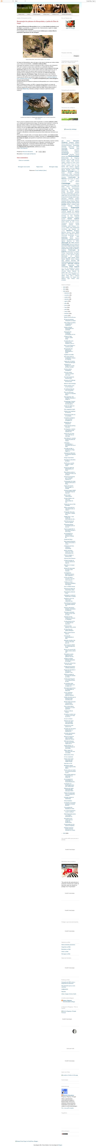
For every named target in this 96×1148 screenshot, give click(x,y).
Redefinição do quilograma (67, 423)
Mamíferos (69, 230)
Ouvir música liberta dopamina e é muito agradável (69, 707)
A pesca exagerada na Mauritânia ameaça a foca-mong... (69, 530)
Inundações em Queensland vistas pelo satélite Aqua (69, 785)
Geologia (73, 220)
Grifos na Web (65, 951)
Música (71, 238)
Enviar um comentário (24, 160)
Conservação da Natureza (29, 153)
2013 (64, 287)
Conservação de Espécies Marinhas (70, 180)
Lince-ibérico (64, 229)
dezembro (67, 293)
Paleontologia (65, 244)
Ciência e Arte (75, 169)
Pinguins (77, 245)
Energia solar (72, 197)
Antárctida (64, 146)
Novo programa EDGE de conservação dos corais (69, 646)
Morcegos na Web (66, 954)
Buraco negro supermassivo (68, 495)
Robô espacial (71, 257)
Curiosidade (64, 185)
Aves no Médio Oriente (69, 586)
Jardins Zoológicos (72, 226)
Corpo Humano (74, 181)
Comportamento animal (67, 174)
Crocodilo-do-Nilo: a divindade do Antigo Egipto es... (69, 450)
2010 (64, 833)
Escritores (72, 199)
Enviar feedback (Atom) (40, 170)
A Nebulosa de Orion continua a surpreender (69, 547)
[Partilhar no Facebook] (43, 152)
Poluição (71, 247)
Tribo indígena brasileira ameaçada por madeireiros (70, 324)
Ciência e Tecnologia (68, 171)
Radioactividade (69, 253)
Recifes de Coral (66, 254)
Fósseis (70, 218)
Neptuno (63, 241)
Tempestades (65, 266)
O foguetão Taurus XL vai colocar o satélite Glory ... (69, 513)
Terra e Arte (64, 268)
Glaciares (77, 220)
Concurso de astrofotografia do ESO (69, 637)
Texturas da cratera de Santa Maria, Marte (69, 589)
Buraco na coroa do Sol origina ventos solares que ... (70, 651)
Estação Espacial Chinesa (73, 201)
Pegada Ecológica (71, 245)
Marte (77, 232)
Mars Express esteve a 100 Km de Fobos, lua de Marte (70, 473)
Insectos (71, 224)
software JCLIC (55, 14)
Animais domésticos (66, 143)
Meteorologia (64, 235)
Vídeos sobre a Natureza (72, 275)
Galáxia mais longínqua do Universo (69, 412)
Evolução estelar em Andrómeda (69, 798)
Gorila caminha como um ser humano (69, 386)
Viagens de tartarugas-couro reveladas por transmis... (69, 794)
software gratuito (36, 14)
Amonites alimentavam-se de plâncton (69, 734)
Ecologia (63, 192)
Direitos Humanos (74, 189)
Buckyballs (77, 159)
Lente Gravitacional (74, 227)
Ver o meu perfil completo (68, 1108)
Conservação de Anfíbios (73, 178)
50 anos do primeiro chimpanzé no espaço (70, 320)
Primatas (63, 253)
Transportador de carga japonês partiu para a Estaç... (69, 482)
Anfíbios (77, 142)
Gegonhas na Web (66, 947)
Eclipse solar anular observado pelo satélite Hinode (68, 760)
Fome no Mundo (75, 212)
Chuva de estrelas (65, 168)
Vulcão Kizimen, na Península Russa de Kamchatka (69, 747)
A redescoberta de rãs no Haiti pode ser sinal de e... (69, 622)
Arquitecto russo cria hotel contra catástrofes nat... (69, 600)
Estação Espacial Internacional (70, 203)
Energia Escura (75, 195)
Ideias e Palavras (67, 1000)
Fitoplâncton (64, 212)
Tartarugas (64, 263)
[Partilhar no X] (42, 152)
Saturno (68, 259)
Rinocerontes (64, 257)
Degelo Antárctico (70, 185)
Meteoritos (77, 233)
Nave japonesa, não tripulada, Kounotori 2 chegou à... (69, 398)
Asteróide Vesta (74, 148)
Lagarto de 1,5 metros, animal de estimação (69, 362)
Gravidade (77, 221)
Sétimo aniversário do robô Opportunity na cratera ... (69, 509)
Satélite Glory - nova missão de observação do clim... (69, 518)
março (66, 311)
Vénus (77, 274)
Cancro (77, 162)
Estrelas (64, 204)
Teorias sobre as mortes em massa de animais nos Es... (70, 771)
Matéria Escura (65, 233)
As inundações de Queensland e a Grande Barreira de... (69, 780)
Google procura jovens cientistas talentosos (69, 667)
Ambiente (71, 142)
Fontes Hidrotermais (65, 214)
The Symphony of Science (73, 268)
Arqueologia (64, 148)
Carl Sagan (64, 163)
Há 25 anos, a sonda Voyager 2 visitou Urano (69, 464)
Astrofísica (76, 152)
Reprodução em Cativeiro (70, 256)
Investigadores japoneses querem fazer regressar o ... (69, 574)
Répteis (63, 259)
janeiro (66, 315)
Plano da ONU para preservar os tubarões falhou (70, 393)
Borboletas (64, 159)
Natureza (77, 238)
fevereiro (66, 313)
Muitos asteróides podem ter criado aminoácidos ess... (69, 552)
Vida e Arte (68, 272)
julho (65, 303)
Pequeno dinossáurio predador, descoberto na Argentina (69, 609)
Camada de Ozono (70, 162)
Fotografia (76, 215)
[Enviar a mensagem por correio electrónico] (36, 151)
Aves (67, 156)
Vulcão (74, 274)
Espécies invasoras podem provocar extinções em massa (69, 829)
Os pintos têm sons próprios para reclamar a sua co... (69, 342)
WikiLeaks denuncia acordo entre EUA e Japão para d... (69, 742)
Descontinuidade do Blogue (69, 1001)
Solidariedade (65, 262)
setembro (66, 299)
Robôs (77, 257)
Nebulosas (71, 239)
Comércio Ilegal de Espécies (68, 175)
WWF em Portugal (70, 28)
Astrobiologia (65, 153)
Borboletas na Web (66, 949)
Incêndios (64, 224)
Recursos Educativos (29, 7)
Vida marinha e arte (75, 272)
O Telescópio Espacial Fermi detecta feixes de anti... (69, 680)
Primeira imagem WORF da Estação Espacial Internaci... (70, 492)
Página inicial (21, 14)
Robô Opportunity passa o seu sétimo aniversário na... (70, 815)
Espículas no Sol (68, 763)
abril (65, 309)
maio (65, 307)
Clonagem (70, 172)
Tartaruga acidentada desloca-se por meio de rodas (69, 613)
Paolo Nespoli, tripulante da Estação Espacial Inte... (70, 604)
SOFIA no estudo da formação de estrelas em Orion (69, 676)
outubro (66, 297)
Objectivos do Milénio (73, 241)
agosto (66, 301)
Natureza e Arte (65, 239)
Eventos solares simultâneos (68, 369)
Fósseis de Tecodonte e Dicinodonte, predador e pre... (69, 671)
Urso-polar (64, 271)
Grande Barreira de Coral (68, 221)
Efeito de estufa (68, 195)
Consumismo (64, 181)
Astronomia (65, 154)
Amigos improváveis (69, 457)
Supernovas (71, 262)
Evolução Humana (73, 205)
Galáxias (76, 218)
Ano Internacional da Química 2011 (69, 377)
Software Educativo (70, 260)
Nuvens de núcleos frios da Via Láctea (70, 664)
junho (65, 305)
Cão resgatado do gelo (69, 409)
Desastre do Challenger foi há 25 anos (69, 381)
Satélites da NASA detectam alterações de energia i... (69, 660)
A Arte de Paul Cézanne (69, 558)
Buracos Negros (66, 160)
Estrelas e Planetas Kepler (73, 204)
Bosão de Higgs (70, 159)
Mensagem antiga (53, 166)
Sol (78, 260)
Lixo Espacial (72, 229)
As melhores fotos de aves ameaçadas (69, 389)
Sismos (73, 259)
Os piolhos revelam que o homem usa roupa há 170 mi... (69, 715)
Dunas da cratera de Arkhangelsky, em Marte (69, 469)
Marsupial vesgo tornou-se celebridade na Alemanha (70, 689)
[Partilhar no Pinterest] (45, 152)
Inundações (64, 226)
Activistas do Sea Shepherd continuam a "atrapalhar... (69, 618)
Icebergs (77, 223)
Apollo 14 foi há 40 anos (70, 317)
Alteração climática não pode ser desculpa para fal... (69, 642)
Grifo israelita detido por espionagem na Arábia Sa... (70, 776)
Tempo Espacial (74, 266)
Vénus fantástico (68, 800)
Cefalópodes (68, 165)
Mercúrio (72, 233)
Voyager (70, 274)
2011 (64, 291)
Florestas (69, 212)
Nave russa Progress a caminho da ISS (69, 346)
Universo (77, 269)
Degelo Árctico (66, 186)
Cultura (77, 183)
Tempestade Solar (73, 265)
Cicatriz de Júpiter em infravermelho (69, 406)
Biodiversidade (73, 156)
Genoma (64, 220)
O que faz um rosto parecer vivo (68, 726)
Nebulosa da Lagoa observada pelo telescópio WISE (68, 722)
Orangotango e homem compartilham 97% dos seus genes (69, 403)
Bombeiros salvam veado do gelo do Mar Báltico (70, 767)
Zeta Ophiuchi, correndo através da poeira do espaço (70, 439)
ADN (63, 140)
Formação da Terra (67, 215)
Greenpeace (64, 223)
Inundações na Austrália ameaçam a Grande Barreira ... (70, 804)
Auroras (63, 156)
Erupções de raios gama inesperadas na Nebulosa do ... (70, 730)
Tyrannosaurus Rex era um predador (69, 415)
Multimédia (65, 238)
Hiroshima (71, 223)
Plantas (63, 247)
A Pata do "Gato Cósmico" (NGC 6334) (68, 337)
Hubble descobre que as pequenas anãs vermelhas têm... (70, 698)
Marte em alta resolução (70, 383)
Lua (78, 229)
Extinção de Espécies (73, 211)
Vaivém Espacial (71, 271)
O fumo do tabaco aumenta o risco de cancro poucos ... (69, 579)
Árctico (73, 278)
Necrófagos (76, 239)
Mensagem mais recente (24, 166)
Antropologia (76, 145)
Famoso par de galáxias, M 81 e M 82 (70, 626)
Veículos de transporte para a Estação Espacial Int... (69, 478)
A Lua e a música (68, 718)
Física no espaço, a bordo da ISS (68, 555)
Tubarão (72, 269)
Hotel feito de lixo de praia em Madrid (69, 521)
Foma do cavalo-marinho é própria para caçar (69, 374)
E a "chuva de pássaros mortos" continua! (69, 811)
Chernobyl (77, 166)
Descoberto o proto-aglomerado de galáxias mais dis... (69, 655)
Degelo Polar (76, 185)
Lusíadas (63, 230)
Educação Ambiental (66, 194)
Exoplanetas (64, 207)
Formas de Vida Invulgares (74, 214)
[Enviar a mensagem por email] (39, 152)
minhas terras (46, 14)
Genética (68, 220)
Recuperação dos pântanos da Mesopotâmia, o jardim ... (68, 350)
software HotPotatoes (66, 14)
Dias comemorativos (73, 188)
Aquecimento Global (73, 146)
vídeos (28, 14)
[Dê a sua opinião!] (40, 152)
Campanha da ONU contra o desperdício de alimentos (68, 983)
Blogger (60, 1145)
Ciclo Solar (72, 168)
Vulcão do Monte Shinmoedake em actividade (69, 328)
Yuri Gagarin (73, 277)
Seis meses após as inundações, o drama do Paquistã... (69, 358)
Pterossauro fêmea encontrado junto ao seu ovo (69, 526)
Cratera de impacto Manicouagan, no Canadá (69, 487)
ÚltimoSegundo (24, 148)
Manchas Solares (71, 232)
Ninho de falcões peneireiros (68, 944)
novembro (67, 295)
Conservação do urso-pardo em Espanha (69, 825)
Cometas (77, 172)
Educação (77, 192)
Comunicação (76, 174)
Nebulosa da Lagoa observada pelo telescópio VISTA (68, 789)
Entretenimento (65, 199)
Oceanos (77, 242)
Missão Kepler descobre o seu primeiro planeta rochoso (70, 703)
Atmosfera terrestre (74, 154)
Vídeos (63, 275)
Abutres (68, 140)
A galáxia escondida (69, 354)
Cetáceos (71, 166)
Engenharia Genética (73, 198)
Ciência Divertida (66, 169)
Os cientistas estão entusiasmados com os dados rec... (69, 685)
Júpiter (67, 227)
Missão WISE (74, 236)
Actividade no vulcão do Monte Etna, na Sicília (70, 596)
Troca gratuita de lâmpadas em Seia (69, 808)
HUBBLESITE (65, 989)
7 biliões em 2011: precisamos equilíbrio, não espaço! (70, 583)
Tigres (63, 269)
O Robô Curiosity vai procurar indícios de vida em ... (69, 562)
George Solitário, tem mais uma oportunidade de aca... (69, 500)
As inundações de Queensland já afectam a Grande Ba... (69, 535)
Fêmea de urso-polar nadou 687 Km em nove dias (69, 435)
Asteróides (65, 150)
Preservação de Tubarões (73, 251)
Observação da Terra (68, 242)
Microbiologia (71, 235)
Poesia (66, 247)
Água (68, 278)
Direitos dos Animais (68, 191)
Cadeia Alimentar (75, 160)
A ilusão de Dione (68, 539)
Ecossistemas (70, 192)
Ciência (77, 168)
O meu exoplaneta (68, 756)
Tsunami (67, 269)
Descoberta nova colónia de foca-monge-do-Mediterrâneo (68, 820)
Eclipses (77, 191)
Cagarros (63, 162)
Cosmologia (66, 183)
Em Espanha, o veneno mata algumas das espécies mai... (69, 430)
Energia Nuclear (65, 197)
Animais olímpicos (75, 143)
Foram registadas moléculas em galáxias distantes (69, 694)
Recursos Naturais (75, 254)
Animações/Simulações (67, 145)
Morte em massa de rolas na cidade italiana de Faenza (69, 738)
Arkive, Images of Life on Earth (69, 994)
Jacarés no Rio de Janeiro (68, 711)
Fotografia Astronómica (68, 217)
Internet (77, 224)
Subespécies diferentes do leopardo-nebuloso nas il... (70, 454)
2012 (64, 289)
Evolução (64, 205)
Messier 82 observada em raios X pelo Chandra (69, 569)
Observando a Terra (69, 754)
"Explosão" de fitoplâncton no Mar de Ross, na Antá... (69, 366)
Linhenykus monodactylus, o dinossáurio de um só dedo (69, 444)
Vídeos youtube (65, 277)
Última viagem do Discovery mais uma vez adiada (69, 751)
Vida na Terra (65, 274)
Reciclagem (76, 253)
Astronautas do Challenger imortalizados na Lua (69, 333)
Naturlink (64, 991)
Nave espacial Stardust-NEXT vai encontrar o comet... (69, 543)
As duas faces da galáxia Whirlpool (68, 630)
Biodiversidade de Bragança (70, 157)
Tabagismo (76, 262)
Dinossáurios (65, 189)
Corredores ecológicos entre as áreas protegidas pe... (69, 419)
